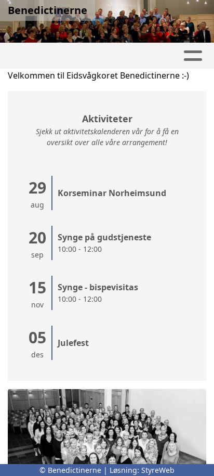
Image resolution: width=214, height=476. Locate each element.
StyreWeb (158, 470)
